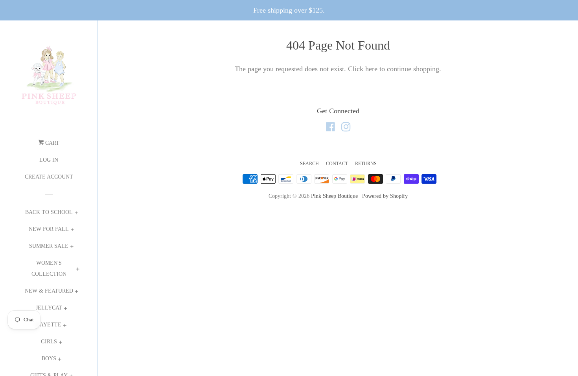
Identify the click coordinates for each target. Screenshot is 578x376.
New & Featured (49, 291)
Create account (49, 177)
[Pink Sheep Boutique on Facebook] (330, 128)
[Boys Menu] (59, 360)
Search (309, 163)
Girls (49, 342)
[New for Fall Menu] (72, 230)
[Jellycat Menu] (65, 309)
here (371, 69)
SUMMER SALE (48, 246)
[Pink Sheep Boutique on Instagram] (346, 128)
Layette (48, 325)
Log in (48, 160)
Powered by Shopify (385, 196)
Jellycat (49, 308)
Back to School (49, 212)
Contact (337, 163)
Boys (49, 358)
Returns (366, 163)
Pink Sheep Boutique (334, 196)
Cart (51, 143)
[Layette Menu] (64, 326)
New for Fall (49, 229)
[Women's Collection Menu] (77, 270)
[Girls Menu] (60, 343)
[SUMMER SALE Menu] (71, 247)
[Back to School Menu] (76, 213)
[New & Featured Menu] (76, 292)
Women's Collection (48, 268)
